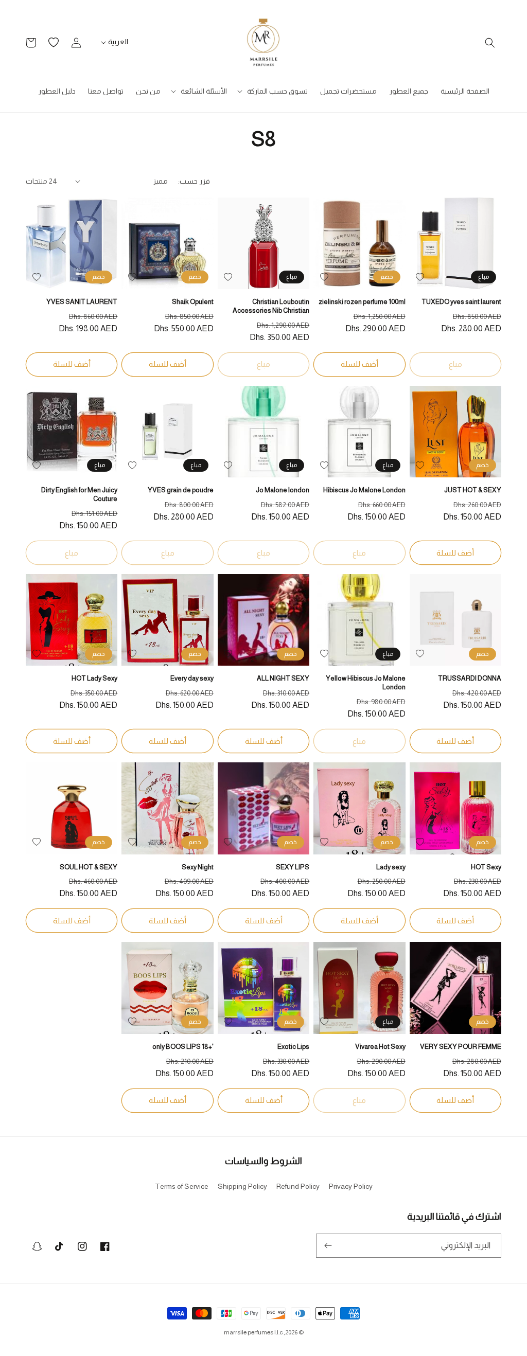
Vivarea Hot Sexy (380, 1046)
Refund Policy (298, 1186)
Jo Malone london (282, 490)
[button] (490, 42)
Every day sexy (191, 678)
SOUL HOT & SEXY (88, 867)
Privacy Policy (351, 1186)
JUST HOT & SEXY (472, 490)
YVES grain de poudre (180, 490)
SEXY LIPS (292, 867)
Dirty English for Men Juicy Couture (79, 494)
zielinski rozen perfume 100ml (362, 302)
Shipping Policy (242, 1186)
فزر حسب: (194, 181)
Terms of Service (181, 1186)
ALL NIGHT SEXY (283, 678)
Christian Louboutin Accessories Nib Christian (271, 306)
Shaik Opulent (192, 302)
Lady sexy (390, 867)
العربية (118, 42)
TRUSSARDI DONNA (469, 678)
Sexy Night (197, 867)
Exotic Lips (293, 1046)
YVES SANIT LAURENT (81, 302)
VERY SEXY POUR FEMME (460, 1046)
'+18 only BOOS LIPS (182, 1046)
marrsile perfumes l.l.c (253, 1332)
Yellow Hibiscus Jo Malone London (365, 682)
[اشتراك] (328, 1246)
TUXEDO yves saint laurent (461, 302)
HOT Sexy (486, 867)
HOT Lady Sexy (94, 678)
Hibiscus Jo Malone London (364, 490)
